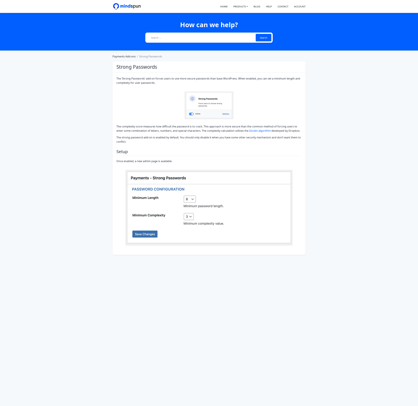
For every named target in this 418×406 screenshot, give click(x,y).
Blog (257, 6)
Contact (283, 6)
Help (269, 6)
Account (299, 6)
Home (224, 6)
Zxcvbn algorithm (260, 130)
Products (239, 6)
